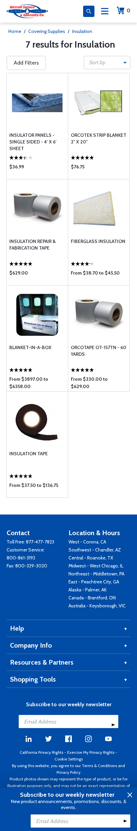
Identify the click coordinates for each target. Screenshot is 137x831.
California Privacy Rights (41, 752)
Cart (128, 10)
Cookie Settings (69, 758)
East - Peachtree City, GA (93, 582)
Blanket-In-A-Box (30, 347)
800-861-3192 (21, 558)
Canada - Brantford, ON (92, 598)
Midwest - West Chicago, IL (95, 566)
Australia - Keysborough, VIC (97, 606)
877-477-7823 (40, 542)
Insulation (82, 31)
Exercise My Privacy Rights (90, 752)
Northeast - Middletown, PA (96, 574)
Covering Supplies (46, 31)
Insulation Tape (28, 454)
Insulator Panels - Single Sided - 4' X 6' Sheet (33, 141)
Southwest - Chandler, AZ (94, 550)
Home (14, 31)
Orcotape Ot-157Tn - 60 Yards (98, 350)
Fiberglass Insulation (98, 241)
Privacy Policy (68, 772)
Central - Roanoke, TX (90, 558)
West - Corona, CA (87, 542)
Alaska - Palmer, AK (87, 590)
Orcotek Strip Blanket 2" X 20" (98, 138)
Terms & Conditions (99, 765)
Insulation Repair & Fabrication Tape (32, 244)
